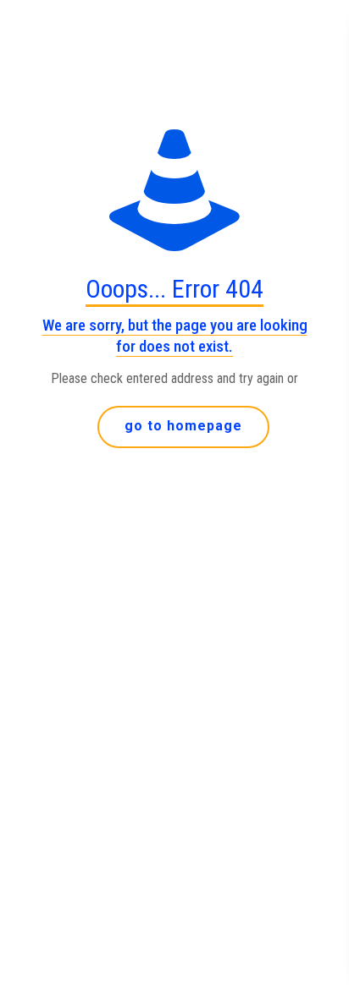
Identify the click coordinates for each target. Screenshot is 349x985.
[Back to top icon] (314, 950)
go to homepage (183, 426)
